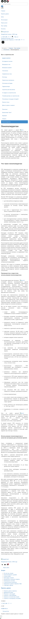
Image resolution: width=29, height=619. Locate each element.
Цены (2, 16)
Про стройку (4, 25)
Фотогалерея (4, 19)
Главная (3, 11)
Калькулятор (5, 611)
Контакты (3, 28)
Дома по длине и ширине (8, 105)
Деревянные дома (8, 592)
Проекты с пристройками (10, 595)
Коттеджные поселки (7, 61)
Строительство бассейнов (8, 89)
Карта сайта (6, 567)
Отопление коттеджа (7, 83)
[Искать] (2, 6)
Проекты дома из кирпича (10, 591)
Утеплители (6, 49)
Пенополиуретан (6, 122)
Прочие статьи (5, 102)
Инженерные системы (9, 580)
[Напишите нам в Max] (0, 618)
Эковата (4, 118)
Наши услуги (4, 22)
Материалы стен (6, 64)
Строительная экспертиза (10, 582)
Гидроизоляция (6, 86)
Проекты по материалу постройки (12, 598)
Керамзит (4, 115)
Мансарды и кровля (9, 577)
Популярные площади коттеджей (10, 99)
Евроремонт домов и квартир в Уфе (13, 583)
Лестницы (4, 77)
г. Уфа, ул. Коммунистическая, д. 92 (9, 37)
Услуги (3, 570)
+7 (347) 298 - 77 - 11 (6, 36)
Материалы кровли (7, 67)
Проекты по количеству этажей (11, 597)
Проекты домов (5, 14)
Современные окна (7, 74)
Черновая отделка (8, 585)
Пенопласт (5, 109)
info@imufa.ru (4, 608)
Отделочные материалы (8, 80)
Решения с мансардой (9, 594)
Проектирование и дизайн (10, 574)
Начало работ (7, 576)
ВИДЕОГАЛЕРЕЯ (6, 58)
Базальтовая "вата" (7, 112)
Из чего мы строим (8, 573)
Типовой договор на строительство (10, 96)
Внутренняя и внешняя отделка (12, 579)
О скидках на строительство (9, 92)
